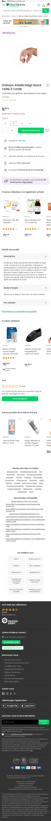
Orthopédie (6, 16)
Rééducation (28, 489)
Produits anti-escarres (34, 486)
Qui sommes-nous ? (12, 660)
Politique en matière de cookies (25, 787)
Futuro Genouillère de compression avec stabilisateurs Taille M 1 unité (25, 521)
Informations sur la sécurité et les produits (19, 311)
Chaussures (9, 480)
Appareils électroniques (28, 472)
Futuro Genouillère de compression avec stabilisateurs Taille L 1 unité (25, 530)
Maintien (9, 483)
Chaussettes (38, 477)
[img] (25, 101)
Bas (40, 472)
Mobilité (17, 483)
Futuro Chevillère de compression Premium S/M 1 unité (23, 535)
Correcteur (33, 480)
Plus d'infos (28, 182)
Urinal (31, 492)
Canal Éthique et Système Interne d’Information (25, 789)
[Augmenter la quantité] (12, 130)
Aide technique (12, 472)
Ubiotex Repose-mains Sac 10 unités (24, 501)
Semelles (38, 489)
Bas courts (11, 475)
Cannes (19, 477)
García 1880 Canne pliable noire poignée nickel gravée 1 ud (23, 505)
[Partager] (47, 85)
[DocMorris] (15, 5)
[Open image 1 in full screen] (25, 55)
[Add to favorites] (47, 130)
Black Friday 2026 (11, 681)
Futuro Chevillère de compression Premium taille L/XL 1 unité (25, 525)
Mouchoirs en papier (29, 483)
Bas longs (21, 475)
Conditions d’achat (25, 785)
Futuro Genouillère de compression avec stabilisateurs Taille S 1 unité (25, 540)
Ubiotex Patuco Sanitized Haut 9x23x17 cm (24, 514)
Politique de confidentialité (25, 782)
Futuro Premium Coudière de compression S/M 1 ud (24, 517)
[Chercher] (45, 10)
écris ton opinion (20, 399)
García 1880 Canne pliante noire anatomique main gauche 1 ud (24, 510)
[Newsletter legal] (3, 735)
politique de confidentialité (21, 734)
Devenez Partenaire (12, 672)
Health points (9, 675)
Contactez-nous (11, 642)
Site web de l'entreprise (13, 678)
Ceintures (27, 477)
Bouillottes (10, 477)
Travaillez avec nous (12, 666)
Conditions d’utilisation (25, 783)
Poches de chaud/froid (15, 486)
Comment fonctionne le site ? (17, 663)
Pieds (41, 483)
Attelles (14, 16)
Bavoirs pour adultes (34, 475)
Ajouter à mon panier (31, 130)
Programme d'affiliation (14, 669)
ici (31, 751)
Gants (41, 480)
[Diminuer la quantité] (4, 130)
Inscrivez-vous (44, 722)
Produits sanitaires (14, 489)
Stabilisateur (22, 492)
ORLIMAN (5, 97)
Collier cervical (21, 480)
